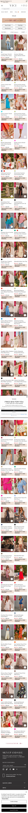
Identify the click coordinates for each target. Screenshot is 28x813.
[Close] (26, 792)
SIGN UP (14, 410)
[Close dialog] (27, 397)
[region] (14, 801)
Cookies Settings (14, 801)
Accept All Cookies (14, 810)
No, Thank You (14, 412)
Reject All (14, 805)
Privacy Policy (5, 798)
